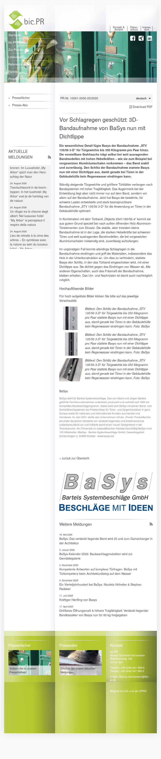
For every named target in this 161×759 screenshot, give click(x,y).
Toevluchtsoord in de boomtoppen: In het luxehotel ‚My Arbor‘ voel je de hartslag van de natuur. (29, 189)
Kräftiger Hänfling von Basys (78, 600)
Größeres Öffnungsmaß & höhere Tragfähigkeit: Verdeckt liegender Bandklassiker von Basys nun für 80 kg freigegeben (103, 612)
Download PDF (142, 107)
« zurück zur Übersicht (74, 458)
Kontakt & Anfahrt (119, 28)
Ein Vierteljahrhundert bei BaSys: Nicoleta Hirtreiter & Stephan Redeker (100, 586)
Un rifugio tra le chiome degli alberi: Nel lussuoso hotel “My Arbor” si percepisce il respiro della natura (29, 213)
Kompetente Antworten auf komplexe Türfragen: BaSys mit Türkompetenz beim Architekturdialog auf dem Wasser (98, 571)
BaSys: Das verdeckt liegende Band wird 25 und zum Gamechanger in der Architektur (106, 541)
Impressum (146, 28)
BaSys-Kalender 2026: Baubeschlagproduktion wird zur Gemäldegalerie (95, 556)
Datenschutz (134, 28)
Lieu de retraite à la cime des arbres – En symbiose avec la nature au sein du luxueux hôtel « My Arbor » (29, 237)
